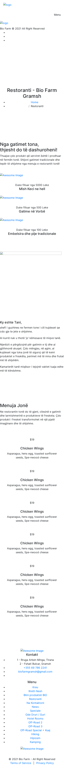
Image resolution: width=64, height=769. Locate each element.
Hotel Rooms (35, 718)
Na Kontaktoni (35, 702)
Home (35, 102)
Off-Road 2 (35, 722)
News (35, 706)
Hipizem (35, 738)
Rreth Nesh (35, 691)
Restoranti (35, 699)
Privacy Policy (45, 763)
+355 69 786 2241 (35, 667)
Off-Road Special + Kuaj (35, 730)
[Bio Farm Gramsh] (7, 4)
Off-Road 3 (35, 726)
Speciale (35, 710)
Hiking (35, 734)
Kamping (35, 742)
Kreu (35, 687)
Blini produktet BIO (35, 695)
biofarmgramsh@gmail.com (35, 671)
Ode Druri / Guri (35, 714)
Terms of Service (20, 763)
